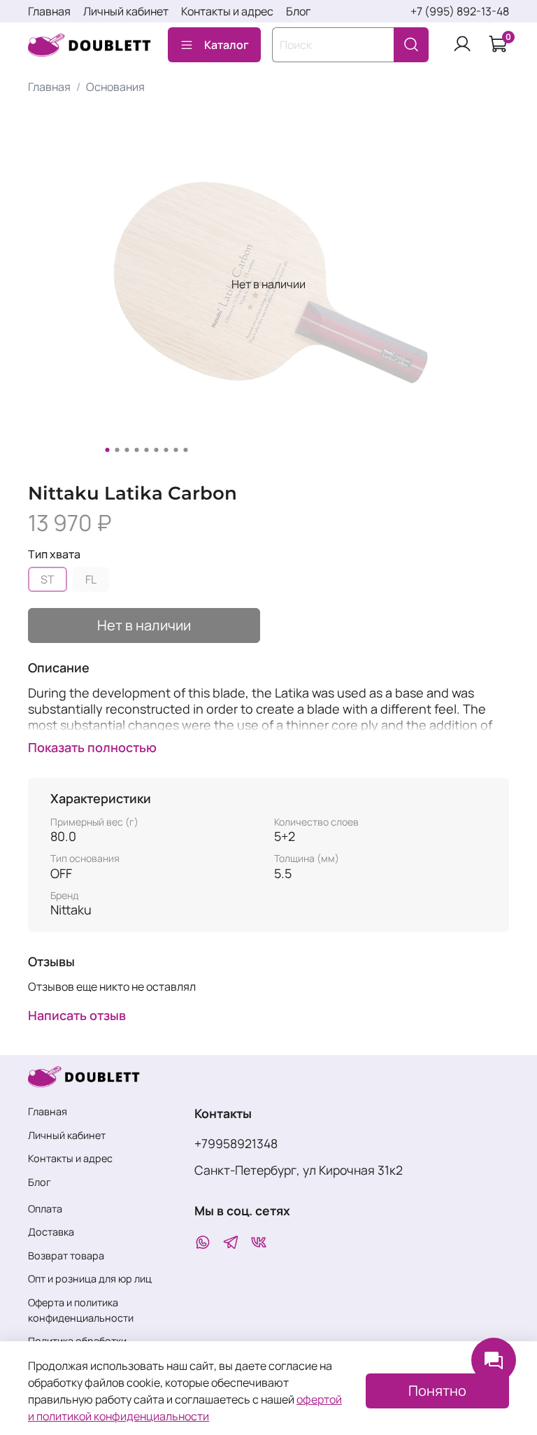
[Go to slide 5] (147, 450)
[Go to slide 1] (108, 450)
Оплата (45, 1208)
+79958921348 (236, 1143)
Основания (115, 86)
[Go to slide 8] (176, 450)
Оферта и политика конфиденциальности (81, 1310)
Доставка (51, 1231)
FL (90, 579)
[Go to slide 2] (117, 450)
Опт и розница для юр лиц (90, 1278)
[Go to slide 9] (186, 450)
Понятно (437, 1390)
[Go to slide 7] (166, 450)
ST (48, 579)
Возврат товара (66, 1255)
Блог (298, 11)
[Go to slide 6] (157, 450)
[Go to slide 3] (127, 450)
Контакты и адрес (227, 11)
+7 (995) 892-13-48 (459, 11)
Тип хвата (54, 554)
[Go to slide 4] (137, 450)
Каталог (226, 44)
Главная (49, 11)
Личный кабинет (126, 11)
